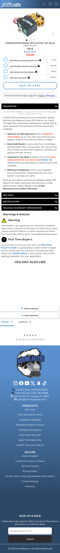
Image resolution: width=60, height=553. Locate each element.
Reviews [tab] (5, 322)
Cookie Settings (30, 481)
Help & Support (30, 456)
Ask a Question (31, 315)
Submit (30, 539)
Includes (8, 195)
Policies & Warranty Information (22, 208)
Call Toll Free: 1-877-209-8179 (31, 389)
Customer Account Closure (30, 461)
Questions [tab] (23, 322)
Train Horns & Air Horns (30, 414)
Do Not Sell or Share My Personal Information (30, 476)
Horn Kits (30, 409)
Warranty (30, 486)
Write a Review (31, 308)
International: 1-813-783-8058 (31, 393)
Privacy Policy (30, 471)
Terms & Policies (30, 466)
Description (9, 106)
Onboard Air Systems (30, 430)
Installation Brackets (30, 419)
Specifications (11, 201)
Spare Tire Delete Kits (30, 440)
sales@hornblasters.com (31, 399)
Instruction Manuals (30, 435)
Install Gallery (20, 253)
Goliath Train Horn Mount (30, 445)
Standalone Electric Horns (30, 424)
